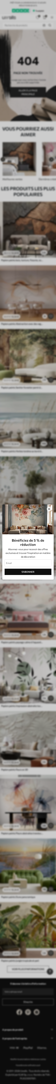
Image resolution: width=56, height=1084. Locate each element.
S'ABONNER (28, 571)
